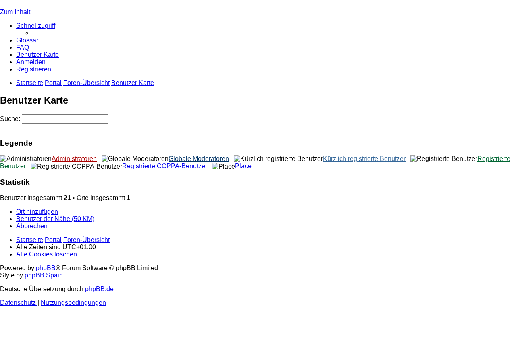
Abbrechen (32, 226)
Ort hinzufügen (37, 211)
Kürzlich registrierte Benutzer (364, 158)
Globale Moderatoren (199, 158)
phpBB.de (99, 289)
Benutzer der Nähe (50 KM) (55, 218)
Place (243, 166)
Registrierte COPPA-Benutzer (164, 166)
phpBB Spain (44, 275)
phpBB (46, 268)
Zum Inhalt (15, 11)
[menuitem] (27, 40)
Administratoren (74, 158)
